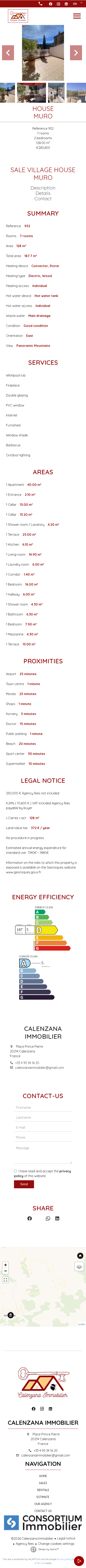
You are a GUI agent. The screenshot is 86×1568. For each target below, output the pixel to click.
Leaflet (81, 1324)
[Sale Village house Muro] (43, 53)
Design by (48, 1549)
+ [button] (5, 1264)
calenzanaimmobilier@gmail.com (39, 1068)
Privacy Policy (64, 1559)
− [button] (5, 1270)
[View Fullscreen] (5, 1280)
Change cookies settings (56, 1544)
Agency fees (25, 1544)
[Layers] (79, 1266)
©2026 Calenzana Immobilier (32, 1538)
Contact (43, 198)
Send (24, 1184)
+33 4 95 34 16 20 (27, 1063)
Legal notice (66, 1538)
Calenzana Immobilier (43, 1032)
